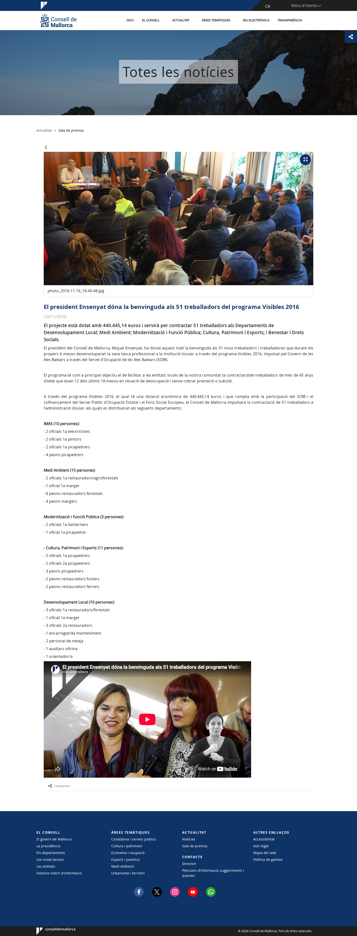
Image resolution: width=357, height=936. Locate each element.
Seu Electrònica (256, 20)
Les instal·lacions (50, 859)
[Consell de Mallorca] (58, 20)
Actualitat (180, 20)
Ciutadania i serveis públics (133, 839)
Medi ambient (122, 866)
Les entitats (45, 866)
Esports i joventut (125, 859)
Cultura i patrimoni (126, 846)
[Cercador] (311, 20)
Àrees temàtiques (216, 20)
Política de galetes (268, 859)
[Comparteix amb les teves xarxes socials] (351, 37)
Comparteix (62, 786)
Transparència (290, 20)
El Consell (151, 20)
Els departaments (50, 852)
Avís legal (261, 846)
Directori (189, 863)
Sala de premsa (194, 846)
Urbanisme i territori (128, 873)
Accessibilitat (264, 839)
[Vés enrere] (46, 148)
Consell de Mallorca (51, 931)
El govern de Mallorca (54, 839)
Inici (130, 20)
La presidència (48, 846)
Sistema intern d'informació (59, 873)
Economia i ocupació (127, 852)
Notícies (188, 839)
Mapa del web (264, 852)
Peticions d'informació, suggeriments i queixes (213, 873)
